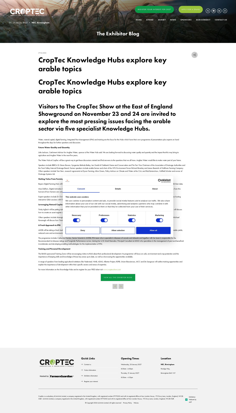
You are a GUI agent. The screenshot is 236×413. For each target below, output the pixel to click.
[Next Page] (120, 286)
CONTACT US (221, 20)
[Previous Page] (115, 286)
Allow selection (118, 230)
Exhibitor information (91, 376)
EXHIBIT (162, 20)
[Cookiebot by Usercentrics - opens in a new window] (160, 181)
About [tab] (155, 189)
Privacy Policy (127, 403)
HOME (139, 20)
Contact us (87, 364)
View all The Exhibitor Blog (118, 277)
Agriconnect (203, 20)
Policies (136, 403)
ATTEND (150, 20)
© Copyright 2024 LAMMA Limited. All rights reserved (103, 403)
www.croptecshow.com (112, 269)
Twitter (208, 11)
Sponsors (186, 20)
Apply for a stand (191, 9)
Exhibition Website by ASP (192, 399)
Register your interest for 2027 (154, 9)
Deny (83, 230)
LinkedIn (219, 11)
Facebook (213, 11)
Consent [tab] (81, 189)
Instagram (225, 11)
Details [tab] (118, 189)
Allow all (153, 230)
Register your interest (91, 381)
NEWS (173, 20)
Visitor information (90, 370)
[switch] (104, 220)
